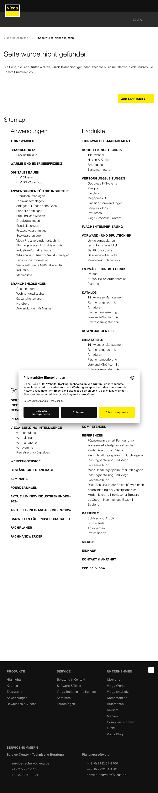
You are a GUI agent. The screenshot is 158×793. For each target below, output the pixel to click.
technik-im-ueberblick (103, 245)
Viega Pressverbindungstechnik (38, 240)
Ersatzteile (92, 340)
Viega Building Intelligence (76, 692)
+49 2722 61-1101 (25, 775)
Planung (93, 284)
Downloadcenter (98, 331)
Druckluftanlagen (28, 220)
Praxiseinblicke (26, 155)
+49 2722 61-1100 (25, 769)
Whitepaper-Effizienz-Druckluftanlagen (43, 255)
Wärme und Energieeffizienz (36, 163)
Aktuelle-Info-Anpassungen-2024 (41, 510)
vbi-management (28, 442)
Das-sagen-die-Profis (102, 255)
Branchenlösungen (28, 284)
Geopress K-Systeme (102, 183)
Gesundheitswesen (29, 298)
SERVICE (64, 671)
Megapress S (97, 198)
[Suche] (152, 19)
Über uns (113, 679)
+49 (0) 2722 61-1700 (102, 763)
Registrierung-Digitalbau (33, 452)
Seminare (19, 479)
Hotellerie (22, 303)
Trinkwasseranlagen (30, 201)
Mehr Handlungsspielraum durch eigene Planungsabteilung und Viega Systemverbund (115, 460)
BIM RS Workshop (29, 182)
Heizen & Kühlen (99, 160)
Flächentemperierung (102, 226)
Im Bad (92, 274)
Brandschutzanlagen (30, 196)
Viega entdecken (119, 692)
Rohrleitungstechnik (102, 150)
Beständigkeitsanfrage (32, 470)
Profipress (95, 213)
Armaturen (95, 307)
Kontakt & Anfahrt (99, 559)
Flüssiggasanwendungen (105, 203)
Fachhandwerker (27, 536)
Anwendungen (17, 698)
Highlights (14, 679)
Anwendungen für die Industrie (40, 191)
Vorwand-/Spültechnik (103, 317)
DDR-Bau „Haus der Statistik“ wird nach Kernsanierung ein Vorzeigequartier (116, 487)
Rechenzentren (26, 289)
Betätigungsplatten (101, 250)
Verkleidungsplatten (101, 240)
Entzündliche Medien (30, 216)
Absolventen (96, 528)
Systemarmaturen (100, 169)
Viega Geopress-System (104, 218)
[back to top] (151, 670)
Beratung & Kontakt (71, 679)
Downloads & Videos (21, 704)
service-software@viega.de (106, 775)
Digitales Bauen (25, 172)
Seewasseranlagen (29, 235)
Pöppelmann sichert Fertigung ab (111, 440)
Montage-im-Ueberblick (104, 260)
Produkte (16, 671)
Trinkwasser (22, 141)
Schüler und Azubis (101, 518)
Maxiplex (94, 188)
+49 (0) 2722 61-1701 (102, 769)
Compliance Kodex (121, 722)
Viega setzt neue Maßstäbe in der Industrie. (39, 267)
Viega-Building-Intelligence (36, 428)
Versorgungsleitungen (103, 178)
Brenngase (95, 165)
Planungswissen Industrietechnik (39, 245)
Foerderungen (24, 488)
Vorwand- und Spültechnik (107, 235)
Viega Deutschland (16, 38)
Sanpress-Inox (98, 208)
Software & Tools (69, 686)
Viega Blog (115, 734)
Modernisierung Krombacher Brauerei (114, 494)
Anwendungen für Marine (33, 308)
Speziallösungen (27, 226)
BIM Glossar (25, 177)
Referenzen (92, 435)
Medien (88, 542)
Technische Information (32, 260)
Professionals (97, 533)
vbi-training (24, 437)
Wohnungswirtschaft (30, 293)
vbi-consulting (26, 433)
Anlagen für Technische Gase (36, 206)
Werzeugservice (26, 461)
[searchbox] (76, 19)
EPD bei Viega (93, 568)
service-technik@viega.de (30, 763)
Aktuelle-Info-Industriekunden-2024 (41, 498)
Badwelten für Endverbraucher (40, 519)
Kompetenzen (94, 427)
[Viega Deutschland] (12, 6)
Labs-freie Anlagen (29, 211)
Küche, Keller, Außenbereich (107, 279)
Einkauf (89, 551)
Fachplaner (21, 527)
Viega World (115, 686)
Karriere (90, 513)
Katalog (89, 292)
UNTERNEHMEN (119, 671)
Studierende (96, 523)
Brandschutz (23, 150)
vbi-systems (24, 447)
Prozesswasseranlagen (32, 230)
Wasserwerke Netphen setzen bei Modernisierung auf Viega (111, 447)
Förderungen (66, 704)
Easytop (93, 193)
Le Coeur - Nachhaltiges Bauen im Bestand (111, 502)
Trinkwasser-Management (106, 141)
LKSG (111, 728)
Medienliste (24, 275)
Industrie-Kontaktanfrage (33, 250)
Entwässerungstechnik (104, 269)
